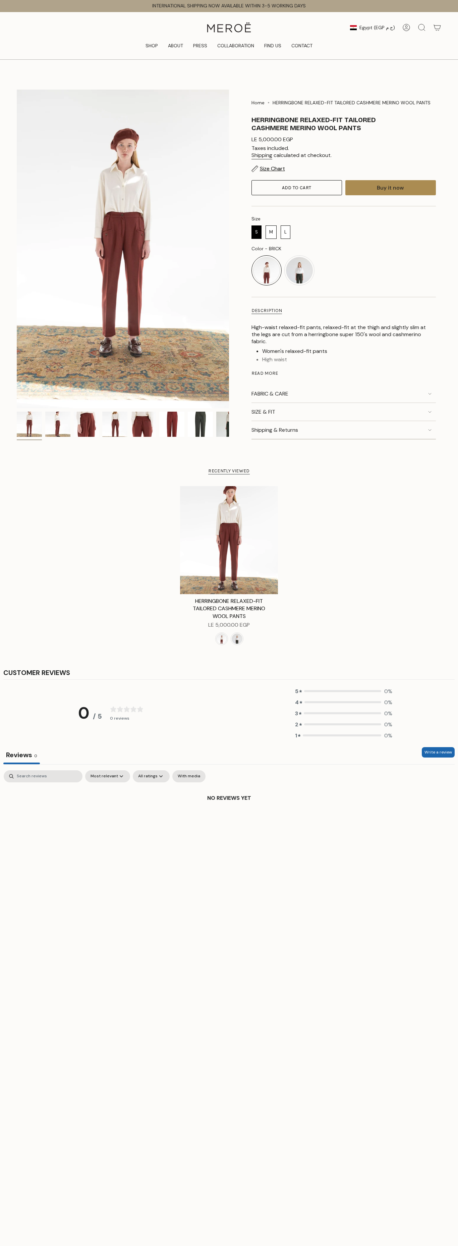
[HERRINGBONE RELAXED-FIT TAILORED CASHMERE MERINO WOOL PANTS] (229, 540)
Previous (16, 249)
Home (258, 103)
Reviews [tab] (21, 754)
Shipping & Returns (274, 429)
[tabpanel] (229, 820)
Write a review (438, 752)
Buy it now (390, 187)
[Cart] (437, 27)
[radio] (256, 232)
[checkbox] (189, 776)
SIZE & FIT (263, 411)
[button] (151, 46)
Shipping (261, 155)
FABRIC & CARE (269, 393)
